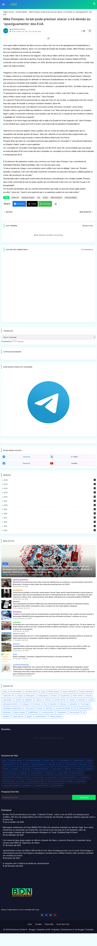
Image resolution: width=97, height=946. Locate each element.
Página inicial (8, 12)
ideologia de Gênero (10, 704)
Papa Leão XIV (18, 716)
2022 (50, 497)
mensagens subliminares (12, 708)
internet (88, 696)
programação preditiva (11, 785)
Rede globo (30, 696)
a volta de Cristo (48, 712)
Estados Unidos (28, 198)
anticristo (49, 708)
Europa (20, 696)
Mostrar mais (87, 226)
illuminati (81, 700)
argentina (89, 769)
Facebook (21, 204)
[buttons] (42, 915)
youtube (74, 463)
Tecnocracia (29, 708)
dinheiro (48, 700)
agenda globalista (38, 765)
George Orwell (62, 773)
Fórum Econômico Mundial (12, 777)
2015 (50, 526)
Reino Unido (77, 696)
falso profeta (74, 712)
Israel (45, 198)
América (15, 198)
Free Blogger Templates (83, 929)
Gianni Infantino (57, 785)
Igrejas (29, 716)
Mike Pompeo (56, 198)
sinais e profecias (69, 691)
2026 (49, 480)
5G (75, 708)
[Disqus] (48, 288)
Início (30, 924)
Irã (39, 198)
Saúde (39, 708)
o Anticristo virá (8, 696)
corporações (7, 700)
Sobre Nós (49, 924)
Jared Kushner (8, 765)
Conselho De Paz (41, 785)
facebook (26, 463)
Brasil (5, 760)
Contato (38, 924)
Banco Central (19, 712)
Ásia (45, 704)
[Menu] (3, 4)
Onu (60, 765)
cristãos (72, 700)
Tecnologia (84, 704)
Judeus (91, 700)
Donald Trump (49, 760)
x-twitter (74, 457)
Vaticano (63, 704)
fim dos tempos (16, 691)
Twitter (33, 204)
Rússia (89, 760)
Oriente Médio (21, 12)
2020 (50, 505)
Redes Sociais (53, 691)
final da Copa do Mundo (56, 781)
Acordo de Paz (60, 700)
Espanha (23, 773)
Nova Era (52, 765)
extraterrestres (40, 716)
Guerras (54, 696)
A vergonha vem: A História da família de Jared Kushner (26, 863)
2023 (49, 492)
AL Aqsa (21, 781)
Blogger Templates (37, 929)
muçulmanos (65, 696)
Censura (38, 700)
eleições (53, 704)
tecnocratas (51, 777)
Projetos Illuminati (85, 691)
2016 (50, 522)
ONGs (71, 781)
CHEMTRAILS (33, 712)
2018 (50, 513)
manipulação (43, 696)
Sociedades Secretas (68, 777)
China (43, 691)
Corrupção (25, 704)
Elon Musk (79, 769)
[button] (94, 3)
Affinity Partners (56, 716)
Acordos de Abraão (63, 708)
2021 (50, 501)
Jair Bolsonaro (78, 760)
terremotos (7, 712)
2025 (50, 484)
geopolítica (27, 785)
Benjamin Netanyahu (41, 769)
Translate (20, 341)
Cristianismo (61, 712)
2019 (49, 509)
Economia (36, 704)
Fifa (27, 777)
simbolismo (49, 773)
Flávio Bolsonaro (9, 781)
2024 (50, 488)
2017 (50, 518)
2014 (50, 530)
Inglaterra (28, 700)
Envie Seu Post (63, 924)
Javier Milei (81, 781)
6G (84, 712)
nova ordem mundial (32, 760)
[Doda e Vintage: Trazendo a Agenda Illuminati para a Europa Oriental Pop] (6, 657)
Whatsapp (46, 204)
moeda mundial (36, 773)
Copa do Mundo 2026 (36, 781)
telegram (26, 457)
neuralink (6, 716)
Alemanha (73, 704)
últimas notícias (85, 708)
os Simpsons (84, 777)
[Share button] (56, 204)
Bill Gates (68, 769)
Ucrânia (5, 769)
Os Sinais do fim (31, 691)
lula (18, 765)
